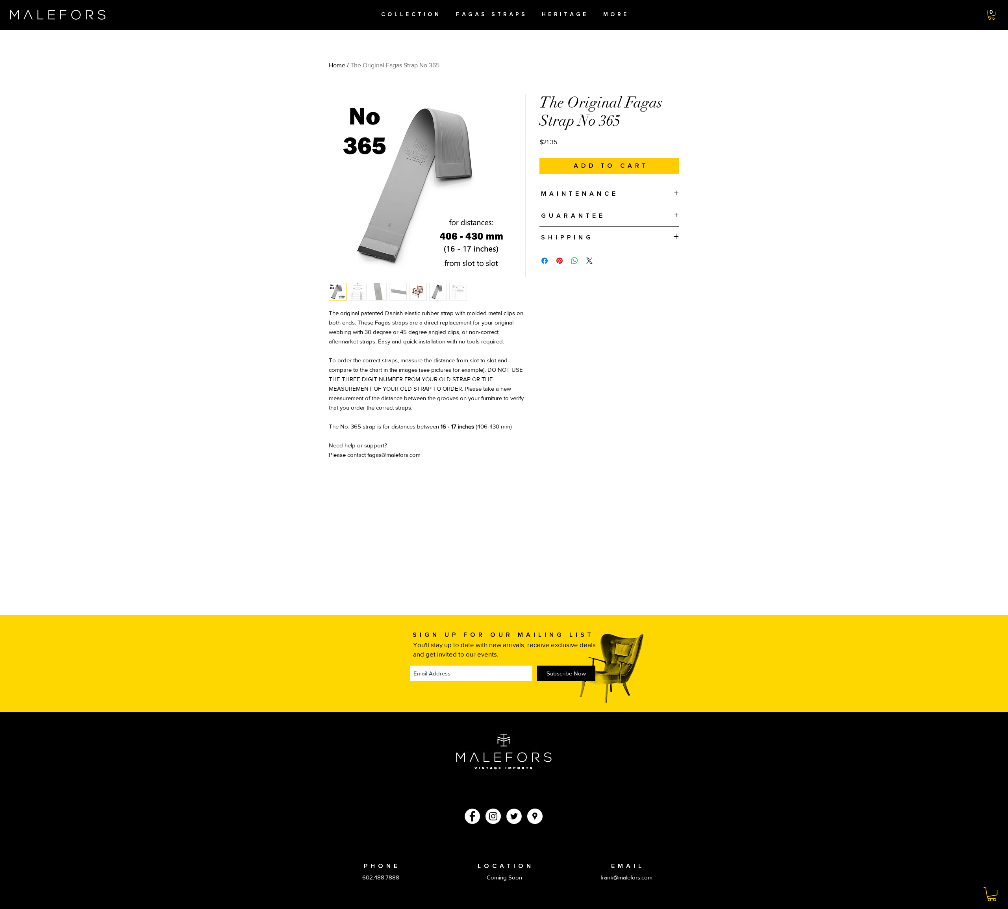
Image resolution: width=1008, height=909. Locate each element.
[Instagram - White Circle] (493, 816)
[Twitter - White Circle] (514, 816)
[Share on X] (589, 260)
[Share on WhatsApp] (574, 260)
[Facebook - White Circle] (472, 816)
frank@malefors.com (626, 877)
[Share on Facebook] (544, 260)
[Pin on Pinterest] (559, 260)
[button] (991, 15)
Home (337, 65)
